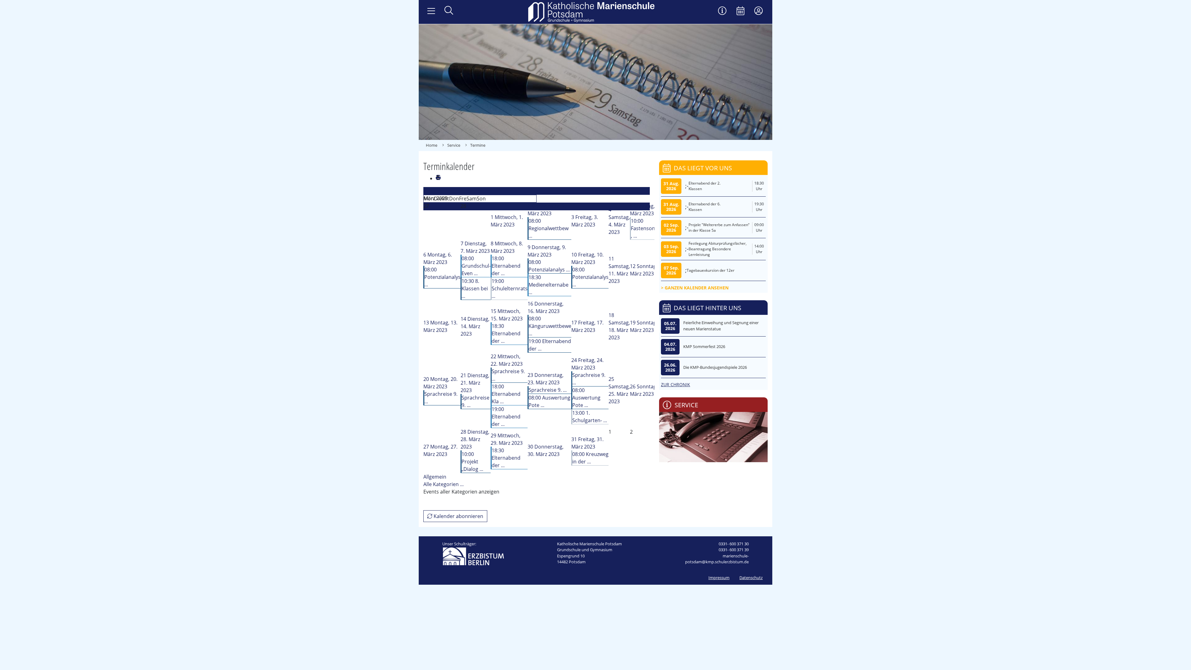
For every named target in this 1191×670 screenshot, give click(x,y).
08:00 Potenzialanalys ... (442, 277)
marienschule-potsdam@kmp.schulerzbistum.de (717, 559)
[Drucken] (438, 178)
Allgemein (434, 476)
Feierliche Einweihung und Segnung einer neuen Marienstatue (721, 326)
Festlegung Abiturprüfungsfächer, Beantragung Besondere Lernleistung (718, 249)
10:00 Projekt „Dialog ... (472, 461)
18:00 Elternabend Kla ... (506, 394)
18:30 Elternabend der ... (506, 333)
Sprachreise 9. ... (548, 389)
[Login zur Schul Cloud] (758, 11)
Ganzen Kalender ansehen (697, 288)
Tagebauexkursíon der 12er (710, 270)
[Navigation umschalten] (431, 11)
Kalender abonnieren (457, 516)
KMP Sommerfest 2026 (704, 346)
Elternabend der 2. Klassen (704, 186)
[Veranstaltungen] (740, 11)
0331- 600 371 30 (734, 544)
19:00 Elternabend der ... (506, 416)
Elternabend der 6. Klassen (704, 206)
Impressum (718, 577)
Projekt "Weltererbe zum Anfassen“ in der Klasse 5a (719, 227)
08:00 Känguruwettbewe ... (550, 326)
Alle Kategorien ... (443, 484)
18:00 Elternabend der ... (506, 266)
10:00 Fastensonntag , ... (649, 228)
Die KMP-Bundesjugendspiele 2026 (715, 367)
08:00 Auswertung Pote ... (586, 398)
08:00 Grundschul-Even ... (476, 266)
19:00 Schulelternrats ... (510, 288)
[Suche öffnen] (448, 11)
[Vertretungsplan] (722, 11)
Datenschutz (751, 577)
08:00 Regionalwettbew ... (549, 228)
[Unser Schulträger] (473, 556)
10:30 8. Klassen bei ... (475, 288)
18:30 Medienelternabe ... (549, 285)
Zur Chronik (675, 384)
